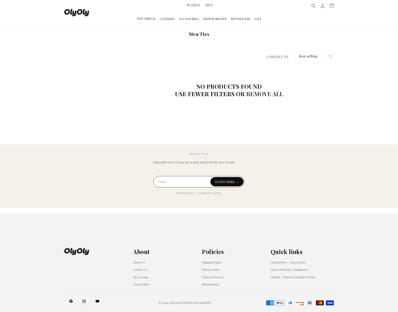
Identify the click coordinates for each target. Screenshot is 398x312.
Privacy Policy (211, 270)
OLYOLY (175, 303)
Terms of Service (212, 277)
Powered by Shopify (196, 303)
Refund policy (211, 284)
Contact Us (140, 270)
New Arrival (146, 19)
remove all (264, 93)
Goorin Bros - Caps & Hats (288, 262)
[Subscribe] (227, 181)
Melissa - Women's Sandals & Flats (293, 277)
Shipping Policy (212, 262)
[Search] (313, 5)
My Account (140, 277)
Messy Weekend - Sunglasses (289, 270)
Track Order (141, 284)
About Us (139, 262)
